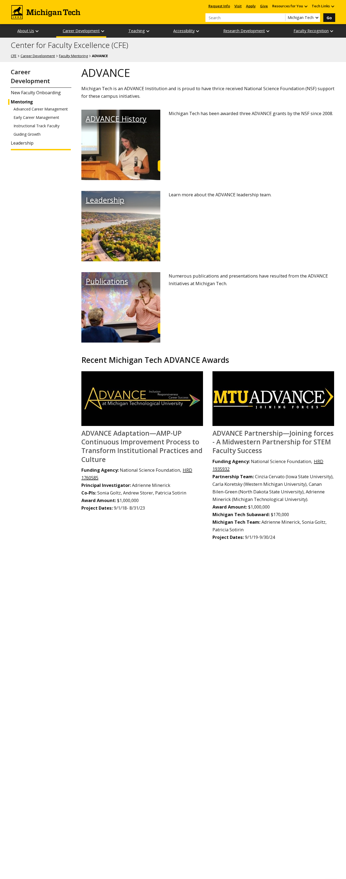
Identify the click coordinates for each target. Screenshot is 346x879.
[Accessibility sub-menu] (198, 31)
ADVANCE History (116, 119)
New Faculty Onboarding (36, 93)
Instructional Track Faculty (36, 125)
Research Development (244, 30)
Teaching (136, 30)
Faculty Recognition (311, 30)
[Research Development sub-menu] (268, 31)
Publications (107, 281)
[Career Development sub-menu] (103, 31)
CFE (13, 55)
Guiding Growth (27, 134)
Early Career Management (36, 117)
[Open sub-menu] (305, 6)
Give (264, 6)
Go (329, 17)
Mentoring (22, 102)
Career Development (81, 30)
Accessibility (184, 30)
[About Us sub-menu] (37, 31)
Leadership (22, 143)
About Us (25, 30)
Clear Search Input (281, 17)
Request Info (219, 6)
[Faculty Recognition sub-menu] (332, 31)
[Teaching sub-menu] (148, 31)
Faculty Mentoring (73, 55)
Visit (238, 6)
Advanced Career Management (41, 109)
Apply (251, 6)
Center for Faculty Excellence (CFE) (69, 45)
